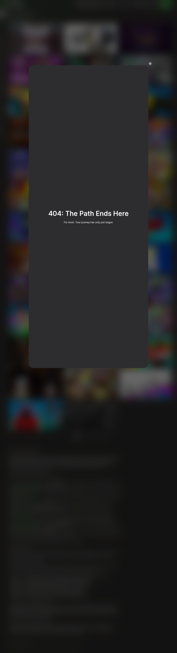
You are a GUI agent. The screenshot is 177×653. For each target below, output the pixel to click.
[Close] (150, 63)
